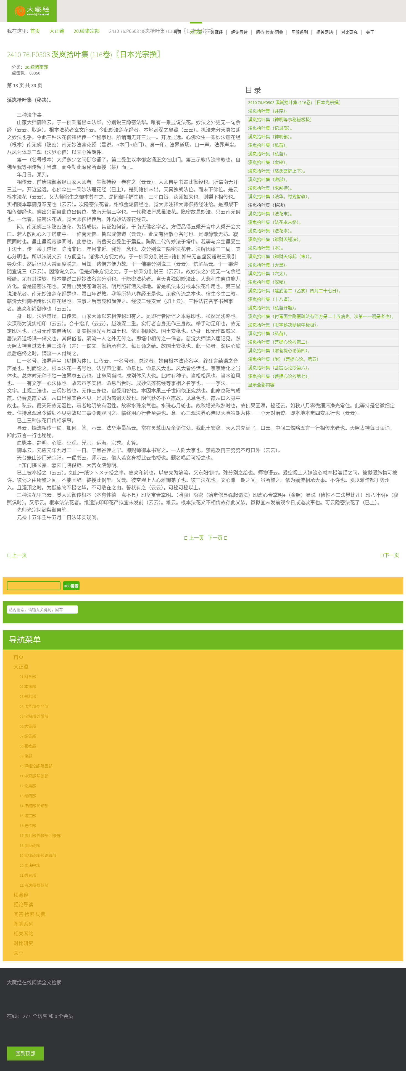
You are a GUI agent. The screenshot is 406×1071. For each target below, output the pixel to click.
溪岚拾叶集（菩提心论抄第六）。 (280, 368)
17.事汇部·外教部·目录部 (40, 835)
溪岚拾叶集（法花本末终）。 (275, 222)
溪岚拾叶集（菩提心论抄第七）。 (280, 376)
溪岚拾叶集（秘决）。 (269, 205)
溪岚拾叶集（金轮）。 (269, 162)
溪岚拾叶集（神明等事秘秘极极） (281, 120)
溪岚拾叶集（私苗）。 (269, 145)
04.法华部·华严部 (34, 706)
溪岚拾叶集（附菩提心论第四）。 (280, 351)
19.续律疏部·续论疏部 (38, 855)
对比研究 (349, 32)
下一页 (216, 538)
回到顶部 (25, 1054)
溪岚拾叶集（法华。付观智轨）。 (280, 197)
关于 (370, 32)
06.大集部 (28, 726)
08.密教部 (28, 746)
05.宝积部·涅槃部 (34, 716)
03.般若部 (28, 696)
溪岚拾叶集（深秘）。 (269, 282)
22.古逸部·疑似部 (34, 885)
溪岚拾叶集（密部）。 (269, 179)
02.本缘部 (28, 686)
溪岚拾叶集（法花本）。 (271, 231)
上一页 (196, 538)
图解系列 (299, 32)
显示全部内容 (261, 385)
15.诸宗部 (28, 815)
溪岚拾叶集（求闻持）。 (271, 188)
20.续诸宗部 (36, 67)
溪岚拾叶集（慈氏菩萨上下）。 (278, 171)
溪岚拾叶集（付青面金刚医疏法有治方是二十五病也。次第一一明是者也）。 (322, 316)
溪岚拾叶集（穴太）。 (269, 274)
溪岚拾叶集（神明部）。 (271, 137)
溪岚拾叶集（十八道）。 (271, 299)
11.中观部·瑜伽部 (34, 776)
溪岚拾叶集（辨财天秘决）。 (275, 239)
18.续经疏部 (30, 845)
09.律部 (26, 756)
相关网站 (324, 32)
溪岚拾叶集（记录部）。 (271, 128)
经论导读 (239, 32)
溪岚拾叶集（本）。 (267, 248)
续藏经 (216, 32)
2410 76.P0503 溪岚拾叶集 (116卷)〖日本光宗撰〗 (85, 54)
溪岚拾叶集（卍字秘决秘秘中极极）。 (284, 325)
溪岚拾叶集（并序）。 (269, 111)
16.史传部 (28, 825)
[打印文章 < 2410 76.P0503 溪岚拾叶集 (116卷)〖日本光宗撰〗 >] (397, 66)
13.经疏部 (28, 796)
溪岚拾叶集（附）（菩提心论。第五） (284, 359)
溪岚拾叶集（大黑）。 (269, 265)
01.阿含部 (28, 676)
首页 (177, 32)
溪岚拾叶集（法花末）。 (271, 214)
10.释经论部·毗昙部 (36, 766)
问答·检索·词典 (269, 32)
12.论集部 (28, 786)
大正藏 (196, 32)
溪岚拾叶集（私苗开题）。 (273, 308)
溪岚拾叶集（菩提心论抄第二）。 (280, 342)
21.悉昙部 (28, 875)
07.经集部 (28, 736)
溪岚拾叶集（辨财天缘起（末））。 (281, 256)
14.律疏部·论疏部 (34, 806)
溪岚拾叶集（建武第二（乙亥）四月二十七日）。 (295, 291)
